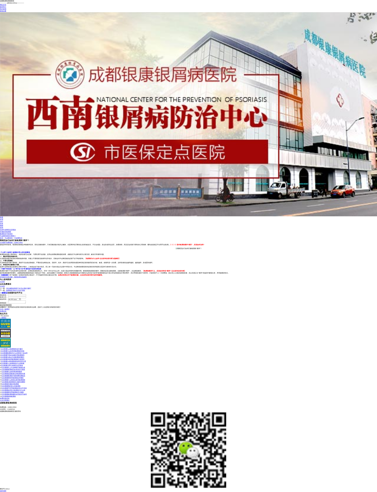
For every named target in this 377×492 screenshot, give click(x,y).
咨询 (1, 227)
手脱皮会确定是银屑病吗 (15, 355)
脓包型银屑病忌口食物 (16, 392)
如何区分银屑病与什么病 (16, 390)
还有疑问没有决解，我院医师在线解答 (13, 277)
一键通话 (3, 293)
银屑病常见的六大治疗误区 (15, 290)
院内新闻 (3, 9)
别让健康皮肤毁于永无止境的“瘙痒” (18, 288)
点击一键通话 (4, 309)
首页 (1, 238)
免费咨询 (3, 311)
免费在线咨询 (4, 398)
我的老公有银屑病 (14, 386)
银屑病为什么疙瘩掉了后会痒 (17, 353)
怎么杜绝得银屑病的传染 (15, 351)
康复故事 (3, 11)
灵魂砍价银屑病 (5, 232)
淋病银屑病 (12, 396)
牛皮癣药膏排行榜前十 (8, 236)
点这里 (2, 282)
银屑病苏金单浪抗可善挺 (16, 369)
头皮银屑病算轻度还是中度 (16, 361)
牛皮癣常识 (18, 238)
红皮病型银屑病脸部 (15, 371)
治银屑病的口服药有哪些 (16, 382)
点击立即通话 (4, 400)
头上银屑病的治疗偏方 (15, 349)
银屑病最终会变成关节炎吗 (17, 394)
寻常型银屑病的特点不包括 (17, 388)
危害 (1, 217)
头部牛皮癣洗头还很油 (8, 230)
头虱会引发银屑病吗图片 (15, 357)
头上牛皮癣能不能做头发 (16, 367)
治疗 (1, 221)
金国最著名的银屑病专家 (16, 373)
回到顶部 (3, 491)
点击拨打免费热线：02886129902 (11, 242)
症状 (1, 223)
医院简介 (3, 7)
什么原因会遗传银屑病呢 (16, 380)
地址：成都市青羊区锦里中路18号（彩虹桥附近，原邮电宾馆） (22, 405)
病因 (1, 225)
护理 (1, 219)
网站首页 (3, 5)
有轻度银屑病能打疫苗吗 (15, 359)
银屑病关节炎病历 (6, 234)
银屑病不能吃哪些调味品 (16, 376)
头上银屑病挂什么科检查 (15, 363)
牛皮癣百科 (9, 238)
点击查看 (4, 349)
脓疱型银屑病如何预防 (16, 378)
